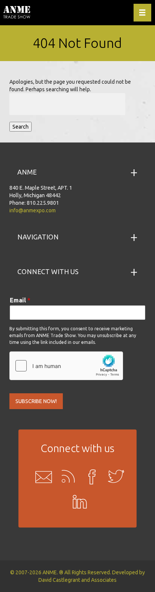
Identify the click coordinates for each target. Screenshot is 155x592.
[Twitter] (114, 476)
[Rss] (65, 476)
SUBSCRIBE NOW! (36, 401)
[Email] (41, 476)
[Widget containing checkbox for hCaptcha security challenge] (66, 365)
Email (20, 300)
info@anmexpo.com (32, 210)
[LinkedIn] (77, 503)
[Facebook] (89, 476)
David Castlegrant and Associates (77, 580)
